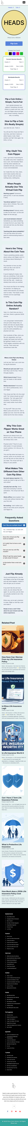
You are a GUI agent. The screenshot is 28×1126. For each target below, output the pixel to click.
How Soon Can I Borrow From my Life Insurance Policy (12, 659)
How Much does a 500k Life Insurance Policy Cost (14, 892)
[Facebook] (7, 1111)
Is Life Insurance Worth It (13, 753)
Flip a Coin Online (13, 1121)
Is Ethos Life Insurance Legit (12, 707)
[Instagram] (11, 1111)
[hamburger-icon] (23, 2)
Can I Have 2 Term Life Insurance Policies (11, 799)
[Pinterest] (20, 1111)
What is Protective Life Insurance (12, 845)
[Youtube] (15, 1111)
